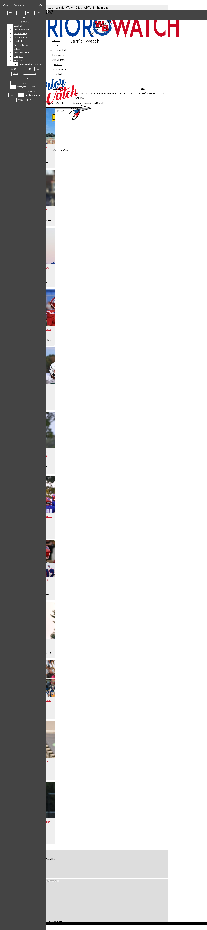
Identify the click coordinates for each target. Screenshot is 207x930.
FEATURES (123, 93)
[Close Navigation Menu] (40, 5)
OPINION (30, 91)
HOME (21, 13)
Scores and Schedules (30, 64)
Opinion (98, 93)
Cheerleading (20, 33)
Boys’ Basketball (58, 50)
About (39, 13)
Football (18, 41)
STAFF (104, 103)
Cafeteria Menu (109, 93)
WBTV (97, 103)
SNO (54, 921)
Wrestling (18, 60)
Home (12, 13)
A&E (143, 88)
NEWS (30, 13)
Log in (60, 921)
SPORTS (56, 41)
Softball (17, 49)
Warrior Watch (13, 5)
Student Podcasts (33, 95)
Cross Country (20, 37)
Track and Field (21, 53)
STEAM (160, 93)
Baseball (58, 45)
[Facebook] (51, 868)
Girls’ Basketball (21, 45)
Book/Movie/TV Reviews (145, 93)
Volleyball (18, 56)
